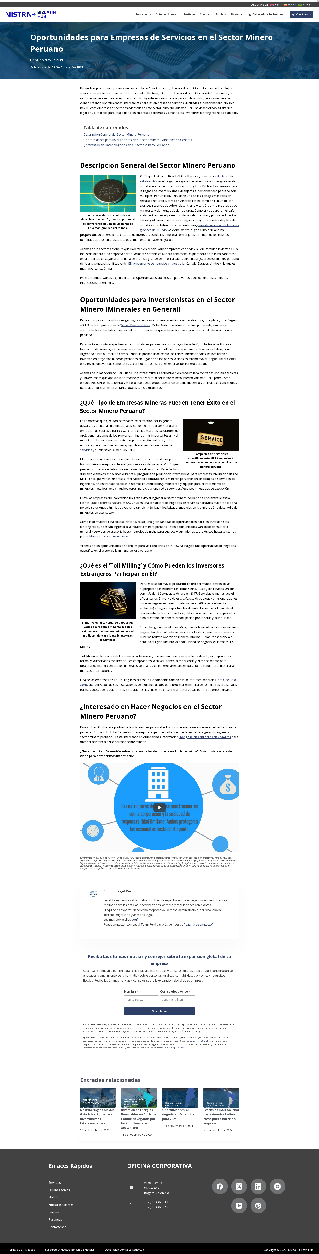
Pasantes (237, 14)
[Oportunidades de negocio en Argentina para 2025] (180, 1098)
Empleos (221, 14)
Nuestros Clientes (61, 1205)
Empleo (54, 1212)
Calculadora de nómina (268, 14)
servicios (86, 450)
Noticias (189, 14)
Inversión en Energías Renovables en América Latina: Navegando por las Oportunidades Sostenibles (138, 1119)
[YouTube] (239, 1205)
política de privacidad (174, 1047)
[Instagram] (277, 1186)
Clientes (205, 14)
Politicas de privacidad (21, 1249)
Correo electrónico (175, 991)
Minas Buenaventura (135, 325)
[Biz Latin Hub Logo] (31, 14)
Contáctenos (303, 14)
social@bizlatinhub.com (202, 1040)
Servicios (142, 14)
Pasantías (55, 1219)
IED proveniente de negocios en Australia (156, 263)
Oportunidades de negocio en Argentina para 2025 (178, 1114)
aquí (135, 919)
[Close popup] (318, 1)
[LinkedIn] (258, 1186)
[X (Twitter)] (239, 1186)
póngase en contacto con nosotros (205, 737)
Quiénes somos (166, 14)
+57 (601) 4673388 (156, 1202)
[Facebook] (220, 1186)
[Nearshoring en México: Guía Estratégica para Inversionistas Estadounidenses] (98, 1098)
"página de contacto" (198, 924)
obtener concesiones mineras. (108, 536)
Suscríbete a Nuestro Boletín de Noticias (70, 1249)
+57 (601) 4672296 (156, 1207)
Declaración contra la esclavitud (124, 1249)
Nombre (131, 991)
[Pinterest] (258, 1205)
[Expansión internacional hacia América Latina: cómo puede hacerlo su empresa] (221, 1098)
